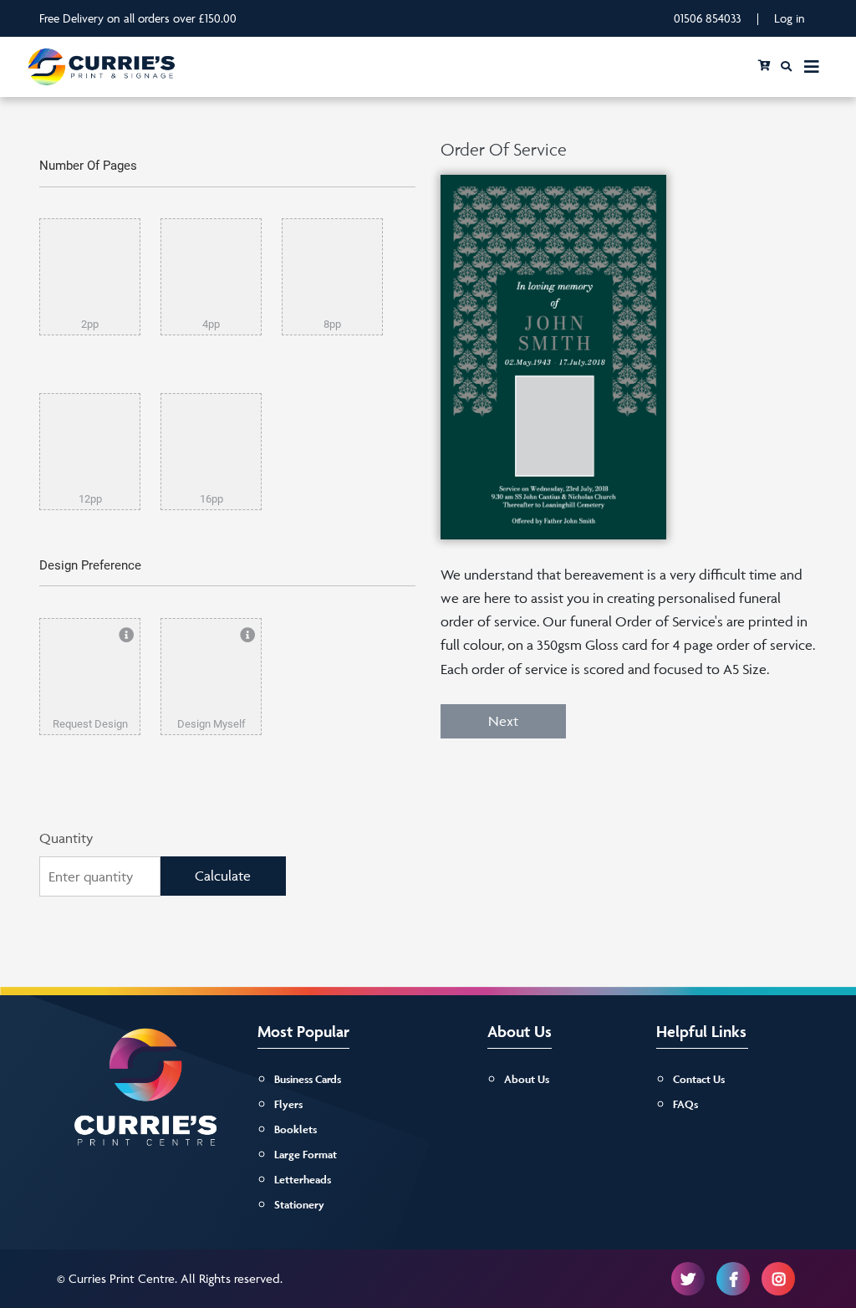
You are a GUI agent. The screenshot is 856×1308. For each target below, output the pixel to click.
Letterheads (302, 1180)
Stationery (299, 1205)
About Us (526, 1079)
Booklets (295, 1129)
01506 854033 (707, 18)
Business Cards (307, 1079)
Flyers (288, 1104)
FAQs (685, 1104)
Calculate (223, 875)
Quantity (66, 838)
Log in (789, 18)
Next (503, 721)
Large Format (305, 1154)
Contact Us (699, 1079)
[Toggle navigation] (811, 66)
